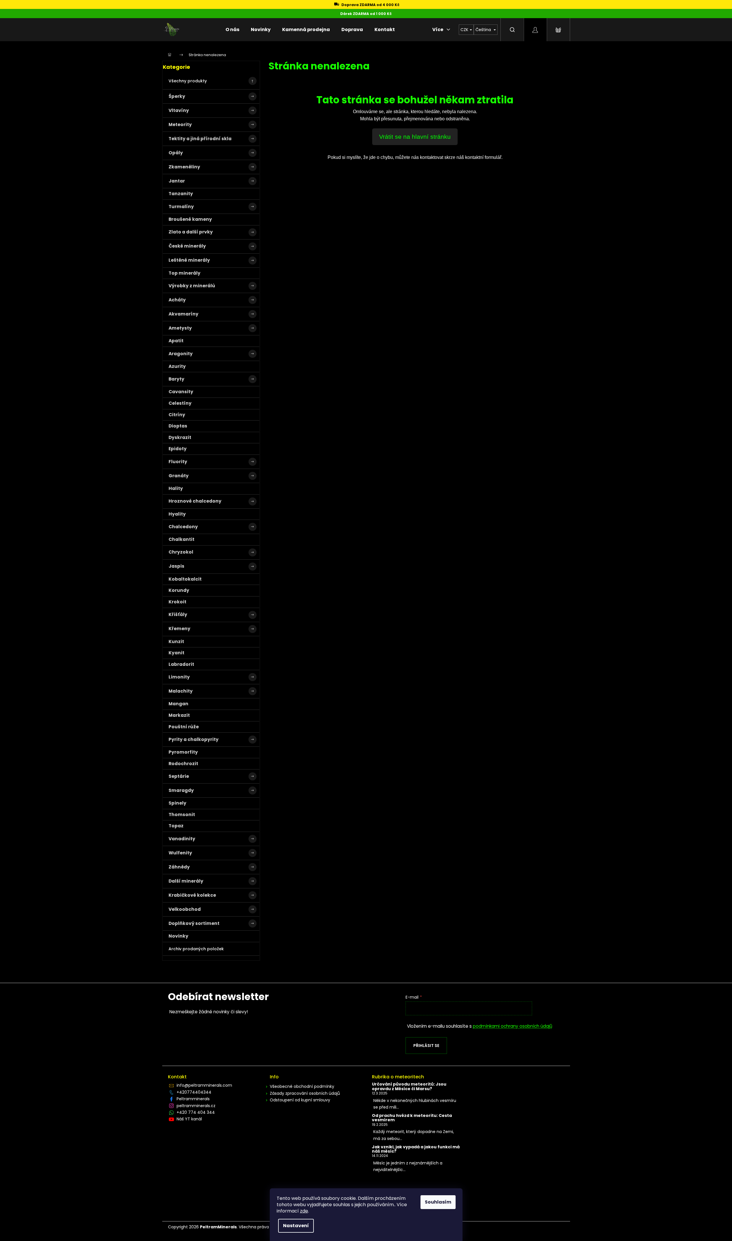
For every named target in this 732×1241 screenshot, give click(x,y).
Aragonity (181, 354)
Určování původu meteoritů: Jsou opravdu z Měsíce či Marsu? (409, 1086)
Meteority (180, 124)
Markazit (179, 715)
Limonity (179, 677)
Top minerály (184, 273)
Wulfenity (180, 853)
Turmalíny (181, 207)
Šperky (177, 96)
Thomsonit (182, 815)
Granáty (179, 476)
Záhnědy (179, 867)
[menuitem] (232, 29)
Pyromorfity (183, 752)
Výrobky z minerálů (192, 286)
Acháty (177, 300)
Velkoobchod (185, 909)
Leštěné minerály (189, 260)
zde (304, 1211)
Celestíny (180, 403)
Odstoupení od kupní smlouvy (300, 1100)
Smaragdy (181, 790)
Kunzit (176, 641)
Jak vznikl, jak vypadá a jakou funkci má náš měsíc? (416, 1149)
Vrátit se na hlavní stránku (415, 136)
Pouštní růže (184, 727)
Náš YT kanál (189, 1119)
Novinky (178, 936)
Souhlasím (438, 1202)
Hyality (177, 514)
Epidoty (178, 449)
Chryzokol (181, 552)
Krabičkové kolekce (192, 895)
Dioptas (178, 426)
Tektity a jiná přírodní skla (200, 139)
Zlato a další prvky (191, 232)
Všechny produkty (188, 81)
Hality (176, 488)
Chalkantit (181, 539)
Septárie (179, 776)
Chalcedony (183, 527)
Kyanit (176, 653)
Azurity (177, 366)
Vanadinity (182, 839)
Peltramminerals (193, 1099)
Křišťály (178, 614)
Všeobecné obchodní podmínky (302, 1086)
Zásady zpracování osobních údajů (305, 1093)
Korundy (179, 590)
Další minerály (186, 881)
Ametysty (180, 328)
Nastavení (296, 1225)
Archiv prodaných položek (196, 949)
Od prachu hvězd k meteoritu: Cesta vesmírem (412, 1117)
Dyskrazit (180, 437)
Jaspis (176, 566)
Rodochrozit (183, 764)
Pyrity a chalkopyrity (194, 739)
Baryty (176, 379)
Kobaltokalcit (185, 579)
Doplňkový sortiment (194, 923)
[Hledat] (512, 29)
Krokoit (177, 602)
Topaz (176, 826)
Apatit (176, 341)
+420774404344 (194, 1092)
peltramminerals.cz (196, 1106)
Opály (176, 153)
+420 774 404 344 (196, 1112)
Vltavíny (179, 110)
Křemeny (179, 629)
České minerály (187, 246)
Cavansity (181, 392)
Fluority (178, 462)
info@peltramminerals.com (204, 1085)
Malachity (181, 691)
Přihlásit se (426, 1045)
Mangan (178, 704)
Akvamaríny (183, 314)
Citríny (177, 415)
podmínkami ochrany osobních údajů (512, 1026)
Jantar (177, 181)
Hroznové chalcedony (195, 501)
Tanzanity (181, 194)
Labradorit (181, 664)
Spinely (177, 803)
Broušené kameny (190, 219)
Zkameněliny (184, 167)
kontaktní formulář (483, 157)
